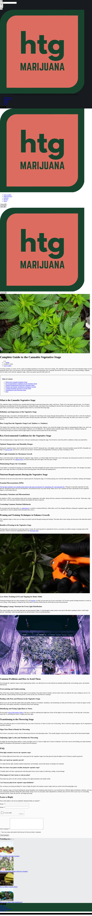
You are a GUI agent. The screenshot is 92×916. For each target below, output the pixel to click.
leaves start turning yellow (15, 712)
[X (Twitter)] (3, 904)
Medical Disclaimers (6, 909)
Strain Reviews (8, 196)
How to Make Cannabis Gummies (9, 856)
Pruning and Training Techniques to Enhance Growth (20, 387)
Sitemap (2, 906)
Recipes (6, 199)
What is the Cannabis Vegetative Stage (16, 382)
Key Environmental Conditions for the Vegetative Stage (21, 383)
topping (33, 600)
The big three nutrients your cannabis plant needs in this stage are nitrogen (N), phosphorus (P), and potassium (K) (32, 487)
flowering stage (34, 530)
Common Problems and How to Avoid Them (18, 388)
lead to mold (8, 449)
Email (2, 807)
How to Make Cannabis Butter (8, 887)
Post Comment (5, 835)
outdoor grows (19, 459)
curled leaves (25, 508)
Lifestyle (6, 198)
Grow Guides (7, 195)
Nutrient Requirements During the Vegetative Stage (20, 385)
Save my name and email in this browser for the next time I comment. (21, 832)
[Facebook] (1, 904)
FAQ (6, 391)
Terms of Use (4, 907)
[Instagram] (5, 904)
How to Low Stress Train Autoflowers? (11, 902)
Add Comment (5, 829)
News (5, 201)
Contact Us (3, 910)
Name (2, 804)
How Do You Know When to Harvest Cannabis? (14, 871)
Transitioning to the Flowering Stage (15, 390)
